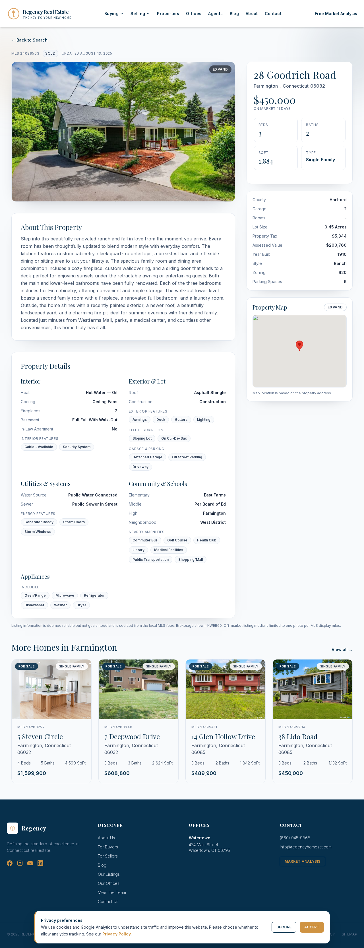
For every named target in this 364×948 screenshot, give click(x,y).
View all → (342, 649)
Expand (220, 69)
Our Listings (109, 874)
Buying (111, 13)
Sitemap (349, 934)
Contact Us (108, 901)
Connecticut (296, 86)
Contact (273, 13)
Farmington (266, 86)
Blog (234, 13)
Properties (168, 13)
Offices (193, 13)
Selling (138, 13)
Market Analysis (302, 861)
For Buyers (108, 846)
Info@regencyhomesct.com (306, 846)
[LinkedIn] (40, 863)
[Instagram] (20, 863)
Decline (283, 927)
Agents (215, 13)
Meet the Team (112, 892)
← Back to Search (29, 40)
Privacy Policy (116, 933)
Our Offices (108, 883)
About (252, 13)
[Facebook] (10, 863)
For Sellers (108, 856)
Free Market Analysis (336, 13)
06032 (317, 86)
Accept (311, 927)
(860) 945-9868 (295, 837)
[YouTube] (30, 863)
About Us (106, 837)
